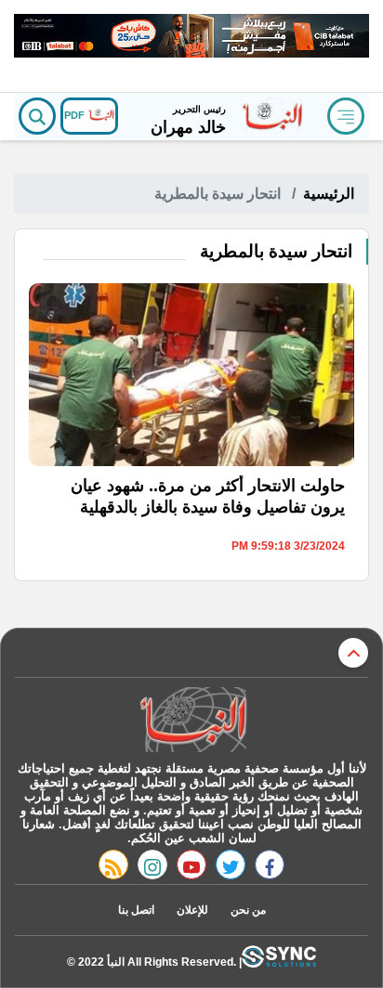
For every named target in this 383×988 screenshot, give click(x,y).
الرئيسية (328, 194)
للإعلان (192, 910)
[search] (37, 116)
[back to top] (353, 653)
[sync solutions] (279, 961)
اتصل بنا (136, 910)
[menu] (345, 116)
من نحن (248, 910)
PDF (75, 115)
